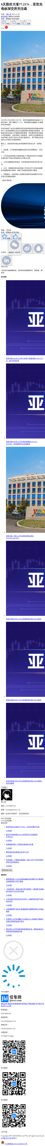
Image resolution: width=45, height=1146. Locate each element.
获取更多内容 (7, 870)
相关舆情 (4, 16)
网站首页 (4, 1004)
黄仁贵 (8, 14)
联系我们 (25, 1004)
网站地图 (31, 1004)
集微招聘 (18, 1004)
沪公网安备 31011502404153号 (16, 1144)
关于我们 (38, 1004)
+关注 (4, 788)
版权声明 (11, 1004)
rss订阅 (8, 1006)
